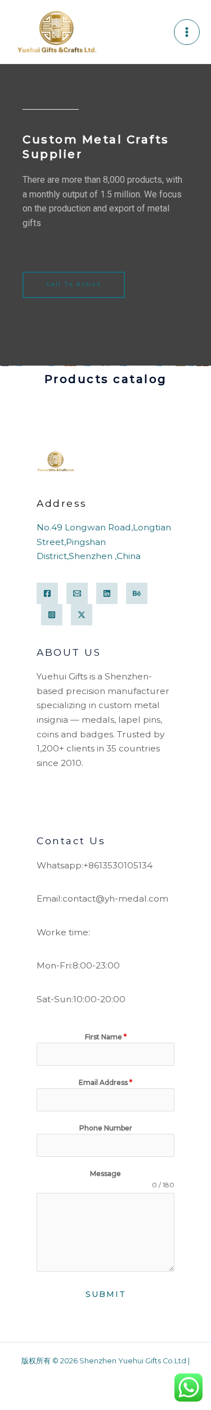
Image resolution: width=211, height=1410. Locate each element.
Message (105, 1173)
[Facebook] (47, 593)
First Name (106, 1037)
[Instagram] (51, 614)
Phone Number (105, 1128)
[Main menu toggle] (187, 32)
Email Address (105, 1082)
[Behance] (136, 593)
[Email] (77, 593)
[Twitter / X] (81, 614)
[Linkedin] (107, 593)
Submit (106, 1294)
